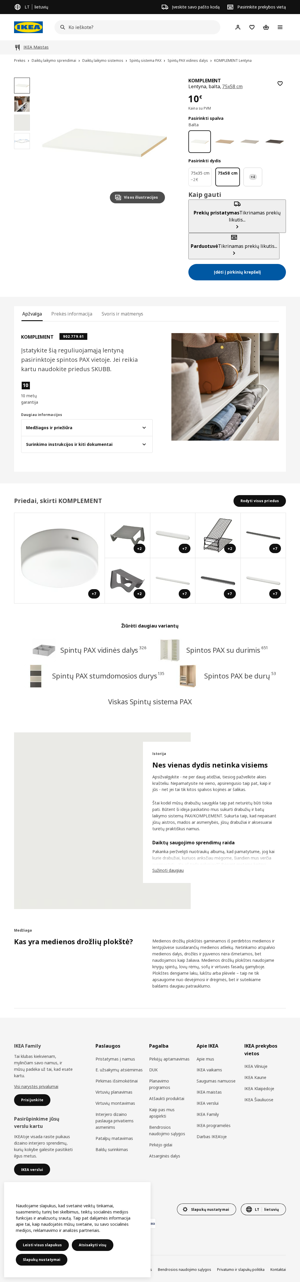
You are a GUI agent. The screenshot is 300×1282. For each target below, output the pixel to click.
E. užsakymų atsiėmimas (119, 1070)
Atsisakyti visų (92, 1244)
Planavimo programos (159, 1084)
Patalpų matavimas (114, 1138)
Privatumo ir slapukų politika (241, 1269)
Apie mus (205, 1059)
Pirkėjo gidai (160, 1145)
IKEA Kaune (255, 1077)
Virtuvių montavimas (115, 1103)
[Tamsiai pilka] (274, 141)
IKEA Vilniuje (255, 1066)
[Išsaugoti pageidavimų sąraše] (280, 83)
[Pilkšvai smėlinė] (249, 141)
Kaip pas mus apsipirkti (162, 1113)
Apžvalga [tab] (32, 314)
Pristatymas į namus (115, 1059)
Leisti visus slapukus (42, 1244)
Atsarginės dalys (164, 1156)
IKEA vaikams (209, 1070)
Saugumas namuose (216, 1081)
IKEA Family (208, 1114)
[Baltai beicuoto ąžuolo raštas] (224, 141)
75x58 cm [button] (232, 86)
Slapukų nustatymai (41, 1259)
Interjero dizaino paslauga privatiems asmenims (115, 1120)
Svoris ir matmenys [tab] (122, 314)
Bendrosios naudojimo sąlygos (167, 1130)
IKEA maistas (209, 1092)
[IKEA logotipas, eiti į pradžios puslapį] (28, 27)
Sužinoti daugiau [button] (168, 870)
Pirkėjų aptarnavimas (169, 1059)
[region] (104, 143)
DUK (153, 1070)
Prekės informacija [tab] (71, 314)
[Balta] (199, 141)
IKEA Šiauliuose (258, 1099)
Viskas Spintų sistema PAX (150, 701)
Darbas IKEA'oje (212, 1136)
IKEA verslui (208, 1103)
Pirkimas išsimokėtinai (117, 1081)
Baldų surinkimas (112, 1149)
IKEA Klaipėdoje (259, 1088)
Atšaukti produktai (166, 1098)
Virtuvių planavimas (114, 1092)
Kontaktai (278, 1269)
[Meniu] (280, 27)
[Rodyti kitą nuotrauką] (158, 143)
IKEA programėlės (214, 1125)
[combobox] (135, 27)
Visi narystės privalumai (36, 1086)
